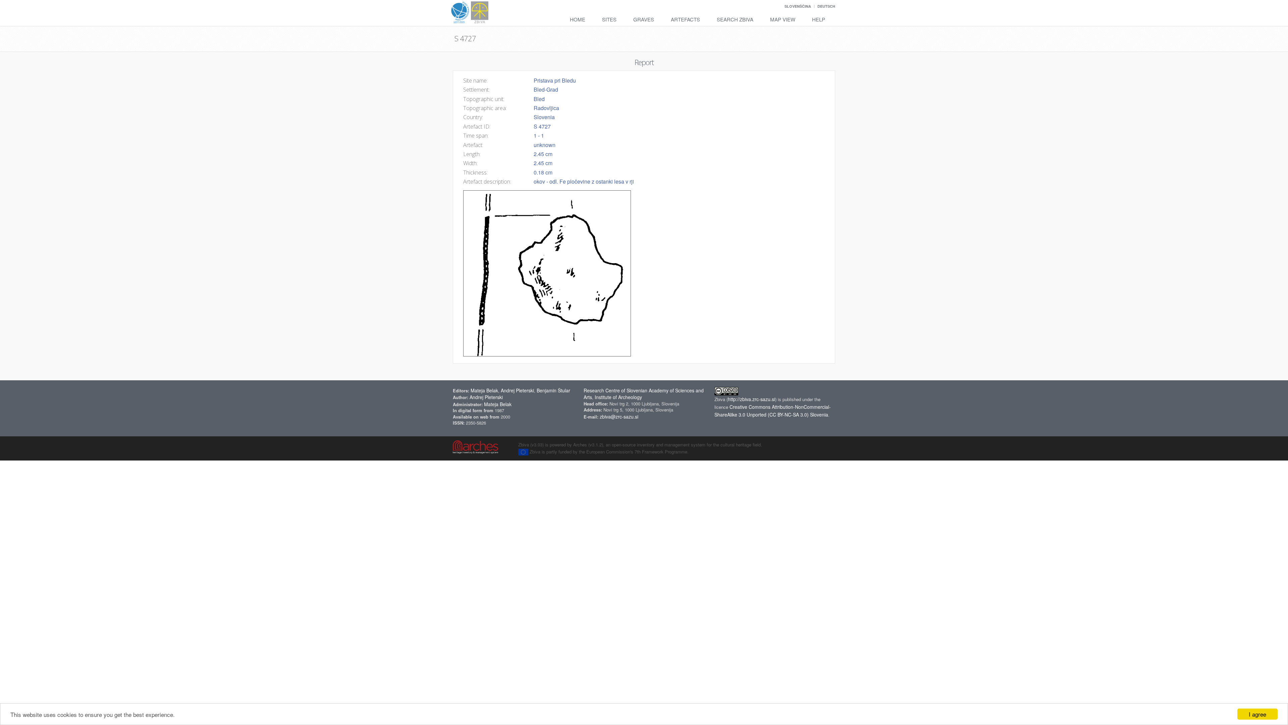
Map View (782, 19)
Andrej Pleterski (517, 390)
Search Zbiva (735, 19)
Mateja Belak (484, 390)
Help (818, 19)
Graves (643, 19)
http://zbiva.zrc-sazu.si (751, 399)
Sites (609, 19)
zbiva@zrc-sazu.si (619, 416)
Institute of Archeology (618, 397)
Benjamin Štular (553, 390)
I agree (1257, 714)
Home (577, 19)
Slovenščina (798, 6)
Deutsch (826, 6)
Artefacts (685, 19)
